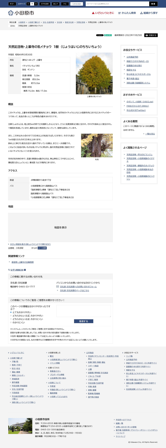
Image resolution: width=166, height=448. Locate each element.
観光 (52, 356)
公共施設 (90, 353)
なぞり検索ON (16, 270)
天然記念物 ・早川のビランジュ (139, 154)
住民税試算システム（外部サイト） (139, 389)
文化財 (59, 22)
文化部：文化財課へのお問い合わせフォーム (78, 287)
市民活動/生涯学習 (96, 383)
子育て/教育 (93, 380)
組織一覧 (119, 423)
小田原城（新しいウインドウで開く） (63, 359)
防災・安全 (16, 368)
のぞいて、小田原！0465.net (140, 102)
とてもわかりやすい (22, 312)
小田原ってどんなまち (58, 397)
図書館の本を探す (134, 66)
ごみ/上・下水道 (94, 376)
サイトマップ (120, 436)
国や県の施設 (93, 397)
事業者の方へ (55, 371)
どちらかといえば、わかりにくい (28, 319)
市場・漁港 (92, 386)
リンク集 (129, 356)
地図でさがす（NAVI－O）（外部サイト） (141, 363)
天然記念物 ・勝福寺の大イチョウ (140, 166)
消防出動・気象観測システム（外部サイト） (141, 384)
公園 (90, 369)
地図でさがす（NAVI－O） (138, 61)
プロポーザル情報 (57, 375)
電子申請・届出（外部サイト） (137, 380)
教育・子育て (17, 365)
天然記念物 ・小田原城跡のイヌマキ (140, 159)
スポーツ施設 (93, 366)
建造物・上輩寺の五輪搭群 (23, 262)
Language (77, 4)
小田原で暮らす (34, 22)
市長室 (52, 386)
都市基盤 (15, 382)
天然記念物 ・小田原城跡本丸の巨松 (140, 170)
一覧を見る (150, 134)
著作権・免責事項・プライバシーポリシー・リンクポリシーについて (137, 431)
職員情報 (53, 393)
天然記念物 (80, 22)
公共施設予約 (132, 57)
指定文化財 (69, 22)
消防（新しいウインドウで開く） (23, 402)
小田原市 (21, 12)
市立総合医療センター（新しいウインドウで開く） (27, 397)
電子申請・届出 (133, 78)
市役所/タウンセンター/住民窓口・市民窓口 (103, 357)
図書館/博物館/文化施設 (98, 373)
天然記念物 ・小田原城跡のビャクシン (140, 177)
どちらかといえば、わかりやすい (28, 316)
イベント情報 (55, 363)
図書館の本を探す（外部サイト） (138, 366)
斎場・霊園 (92, 390)
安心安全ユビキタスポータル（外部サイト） (141, 375)
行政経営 (15, 393)
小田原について (54, 383)
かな (63, 4)
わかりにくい (19, 322)
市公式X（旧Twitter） (136, 110)
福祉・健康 (16, 372)
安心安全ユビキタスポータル (139, 74)
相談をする (131, 70)
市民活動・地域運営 (19, 386)
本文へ (12, 4)
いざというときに (17, 353)
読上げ (55, 4)
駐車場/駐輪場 (94, 393)
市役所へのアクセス (123, 420)
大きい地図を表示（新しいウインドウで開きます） (30, 244)
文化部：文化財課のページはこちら (74, 290)
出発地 (11, 248)
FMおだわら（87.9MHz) (138, 106)
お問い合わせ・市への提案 (126, 427)
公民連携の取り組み (58, 378)
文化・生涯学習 (48, 22)
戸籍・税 (15, 361)
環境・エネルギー (18, 375)
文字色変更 (45, 4)
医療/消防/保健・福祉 (96, 362)
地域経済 (15, 379)
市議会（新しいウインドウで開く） (62, 390)
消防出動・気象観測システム (138, 83)
